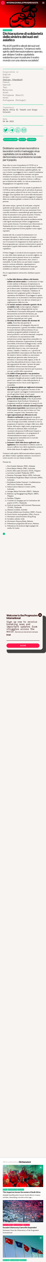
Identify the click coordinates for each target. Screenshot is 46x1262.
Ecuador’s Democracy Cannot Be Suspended (19, 1227)
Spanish (7, 85)
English (7, 74)
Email (8, 635)
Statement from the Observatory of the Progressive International (21, 1231)
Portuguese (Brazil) (13, 95)
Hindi (5, 92)
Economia (31, 139)
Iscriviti (23, 645)
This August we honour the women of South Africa (21, 1192)
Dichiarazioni (10, 139)
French (6, 82)
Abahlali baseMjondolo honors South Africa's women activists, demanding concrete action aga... (21, 1196)
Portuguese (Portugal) (14, 100)
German (6, 77)
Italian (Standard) (13, 80)
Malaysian (8, 90)
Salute (22, 139)
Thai (5, 87)
